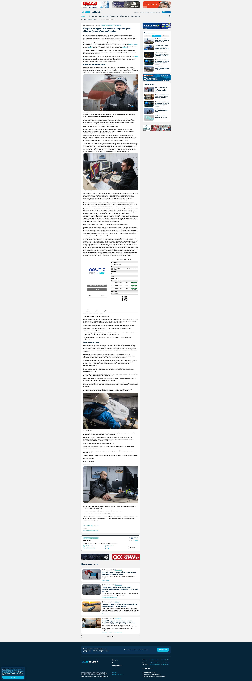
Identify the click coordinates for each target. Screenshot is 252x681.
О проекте (136, 12)
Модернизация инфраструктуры (110, 597)
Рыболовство (118, 25)
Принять (13, 677)
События (93, 19)
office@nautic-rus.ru (90, 546)
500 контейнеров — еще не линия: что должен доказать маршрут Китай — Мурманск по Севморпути (162, 55)
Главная (83, 19)
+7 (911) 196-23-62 (165, 659)
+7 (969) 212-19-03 (165, 662)
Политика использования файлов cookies (152, 674)
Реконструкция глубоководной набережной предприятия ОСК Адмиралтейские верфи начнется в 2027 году (120, 589)
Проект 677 (110, 632)
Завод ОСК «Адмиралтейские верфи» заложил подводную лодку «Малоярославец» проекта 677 (162, 97)
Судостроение (110, 25)
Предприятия (114, 16)
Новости (84, 16)
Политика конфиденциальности (150, 672)
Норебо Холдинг (95, 530)
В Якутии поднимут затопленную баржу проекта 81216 (161, 110)
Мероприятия (135, 16)
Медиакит (114, 672)
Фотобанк (152, 12)
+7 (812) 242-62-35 (90, 548)
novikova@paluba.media (155, 664)
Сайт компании (110, 546)
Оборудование (124, 16)
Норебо (90, 47)
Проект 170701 (87, 525)
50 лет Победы (106, 580)
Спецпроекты (103, 16)
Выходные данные (117, 665)
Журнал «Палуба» (164, 12)
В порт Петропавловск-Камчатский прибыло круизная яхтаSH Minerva (162, 68)
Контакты (147, 12)
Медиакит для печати (117, 674)
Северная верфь (87, 530)
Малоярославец (117, 632)
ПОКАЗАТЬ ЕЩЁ (111, 636)
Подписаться (163, 649)
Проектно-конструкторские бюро (91, 538)
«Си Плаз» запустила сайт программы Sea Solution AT (161, 116)
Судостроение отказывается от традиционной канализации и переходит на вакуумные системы (162, 62)
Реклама (142, 12)
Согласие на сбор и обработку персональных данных (154, 676)
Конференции (106, 613)
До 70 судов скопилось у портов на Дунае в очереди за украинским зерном (162, 40)
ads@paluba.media (154, 662)
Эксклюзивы (93, 16)
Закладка (105, 632)
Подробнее (133, 547)
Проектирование (95, 525)
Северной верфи (132, 44)
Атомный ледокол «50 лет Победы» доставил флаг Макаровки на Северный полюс (161, 89)
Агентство (158, 12)
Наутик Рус (125, 47)
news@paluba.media (154, 659)
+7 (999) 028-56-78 (165, 664)
